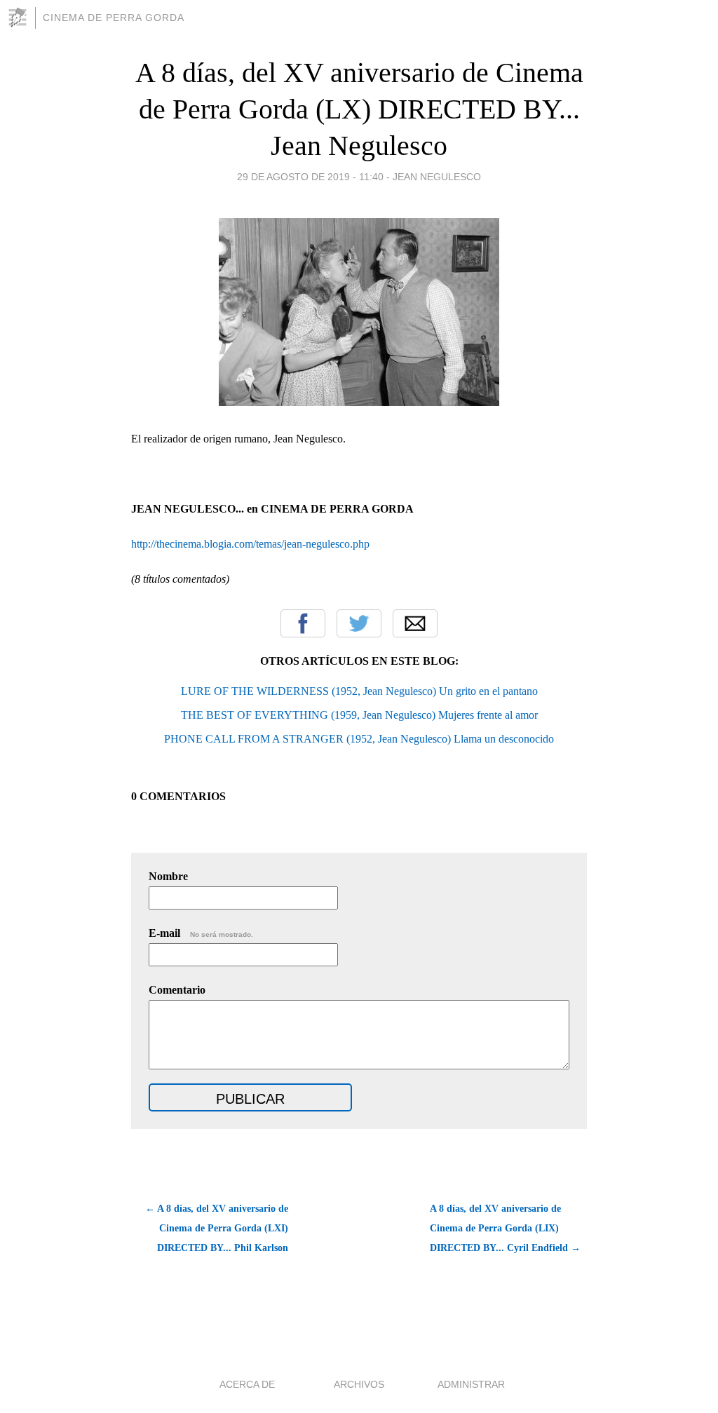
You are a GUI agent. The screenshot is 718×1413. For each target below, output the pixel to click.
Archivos (359, 1384)
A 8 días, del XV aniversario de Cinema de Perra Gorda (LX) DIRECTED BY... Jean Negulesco (359, 109)
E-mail (201, 933)
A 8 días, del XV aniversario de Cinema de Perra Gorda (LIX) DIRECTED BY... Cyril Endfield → (505, 1228)
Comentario (177, 990)
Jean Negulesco (437, 176)
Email (415, 623)
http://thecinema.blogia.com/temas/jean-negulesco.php (250, 544)
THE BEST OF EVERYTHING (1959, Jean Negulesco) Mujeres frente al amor (359, 715)
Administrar (471, 1384)
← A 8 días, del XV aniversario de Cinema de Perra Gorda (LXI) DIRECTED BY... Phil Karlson (216, 1228)
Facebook (302, 623)
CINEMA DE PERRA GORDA (113, 17)
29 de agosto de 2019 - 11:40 (310, 176)
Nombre (168, 876)
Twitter (359, 623)
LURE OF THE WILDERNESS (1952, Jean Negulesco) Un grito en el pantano (359, 691)
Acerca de (247, 1384)
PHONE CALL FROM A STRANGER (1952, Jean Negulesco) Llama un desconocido (359, 739)
